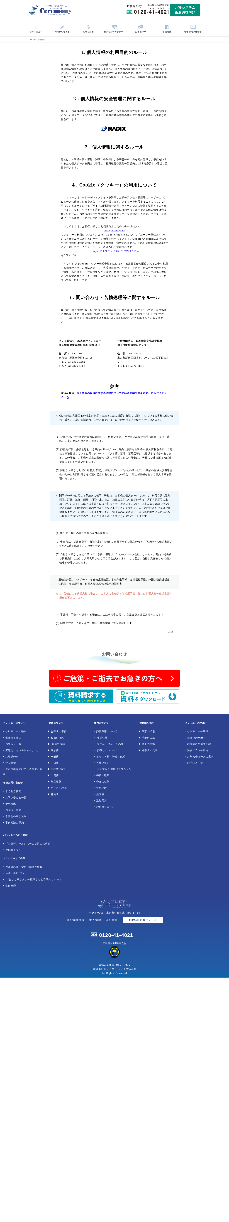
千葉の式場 (148, 737)
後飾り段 (101, 787)
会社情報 (166, 32)
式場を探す (88, 32)
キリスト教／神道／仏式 (110, 756)
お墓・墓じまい (14, 873)
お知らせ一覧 (13, 744)
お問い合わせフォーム (143, 919)
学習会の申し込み (15, 816)
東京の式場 (148, 731)
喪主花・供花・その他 (110, 744)
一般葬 (55, 756)
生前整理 (10, 885)
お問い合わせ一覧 (15, 797)
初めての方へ (36, 32)
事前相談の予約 (14, 822)
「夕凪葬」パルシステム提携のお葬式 (27, 843)
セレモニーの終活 (197, 731)
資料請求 (10, 803)
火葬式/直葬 (58, 769)
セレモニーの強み (15, 731)
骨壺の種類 (102, 781)
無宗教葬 (56, 781)
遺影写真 (101, 800)
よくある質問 (13, 791)
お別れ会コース (105, 806)
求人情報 (95, 920)
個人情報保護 (75, 920)
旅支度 (100, 794)
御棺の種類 (102, 775)
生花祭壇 (102, 737)
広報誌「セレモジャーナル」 (22, 750)
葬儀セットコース (107, 750)
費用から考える (62, 32)
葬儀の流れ (57, 737)
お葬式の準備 (59, 731)
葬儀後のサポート (197, 737)
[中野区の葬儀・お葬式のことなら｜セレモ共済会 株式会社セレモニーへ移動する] (31, 40)
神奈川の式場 (150, 750)
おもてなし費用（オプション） (115, 769)
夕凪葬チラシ (13, 849)
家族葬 (55, 750)
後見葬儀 (10, 762)
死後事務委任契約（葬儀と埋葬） (25, 866)
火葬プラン (102, 762)
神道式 (55, 794)
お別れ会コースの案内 (200, 756)
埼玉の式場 (148, 744)
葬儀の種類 (58, 744)
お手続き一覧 (195, 762)
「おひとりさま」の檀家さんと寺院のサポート (34, 879)
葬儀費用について (106, 731)
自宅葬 (55, 775)
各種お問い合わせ (193, 32)
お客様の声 (140, 32)
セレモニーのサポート (114, 32)
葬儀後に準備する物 (199, 744)
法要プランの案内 (197, 750)
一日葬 (55, 762)
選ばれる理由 (13, 737)
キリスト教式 (59, 787)
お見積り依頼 (13, 810)
